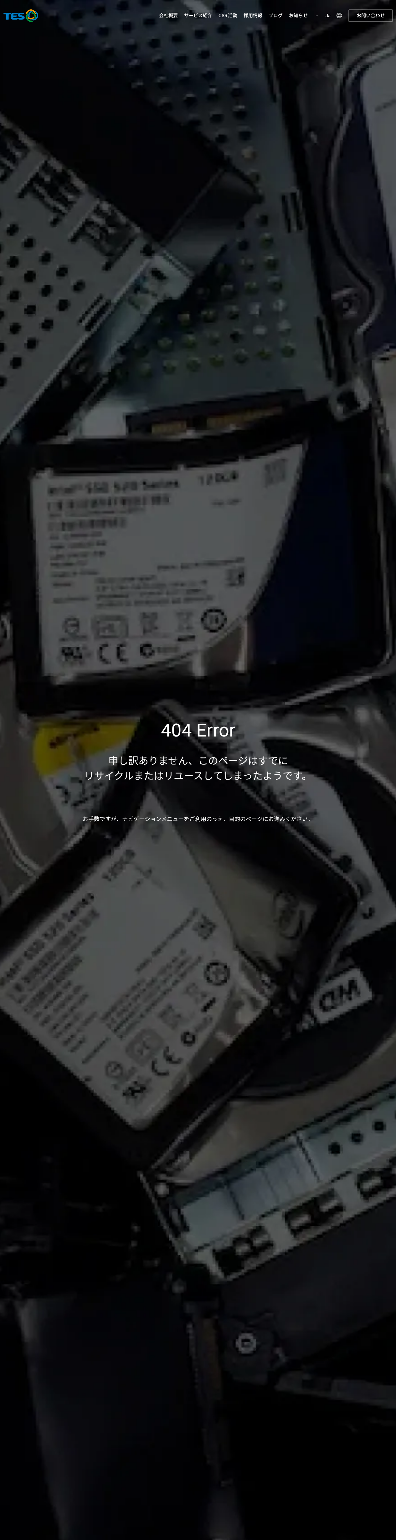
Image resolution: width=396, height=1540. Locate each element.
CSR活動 (228, 15)
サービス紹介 (198, 15)
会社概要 (168, 15)
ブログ (276, 15)
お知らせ (298, 15)
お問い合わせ (371, 15)
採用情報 (253, 15)
